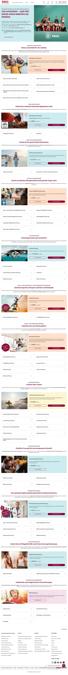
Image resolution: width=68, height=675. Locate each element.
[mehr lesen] (17, 78)
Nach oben (64, 629)
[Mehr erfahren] (51, 91)
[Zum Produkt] (17, 573)
